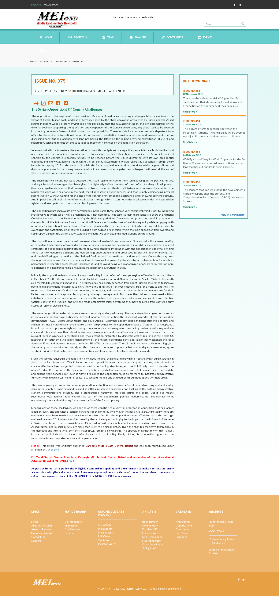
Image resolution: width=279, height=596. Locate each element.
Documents (183, 529)
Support (36, 540)
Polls (212, 525)
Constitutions (184, 525)
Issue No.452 (191, 182)
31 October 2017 (192, 124)
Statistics (181, 536)
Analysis (140, 37)
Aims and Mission (41, 525)
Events (208, 37)
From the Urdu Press (221, 521)
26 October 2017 (192, 154)
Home (48, 37)
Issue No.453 (191, 151)
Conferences (72, 529)
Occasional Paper (152, 544)
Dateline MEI (150, 529)
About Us (80, 37)
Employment (72, 525)
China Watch (105, 524)
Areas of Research (42, 529)
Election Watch (151, 533)
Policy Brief (149, 548)
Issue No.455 (191, 90)
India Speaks (105, 532)
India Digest (105, 528)
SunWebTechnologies (169, 588)
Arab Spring (183, 521)
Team (110, 37)
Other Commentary (196, 81)
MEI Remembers (152, 536)
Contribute (174, 37)
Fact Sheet (182, 533)
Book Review (150, 521)
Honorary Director (42, 533)
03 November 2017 (193, 93)
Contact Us (38, 536)
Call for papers (73, 521)
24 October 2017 (192, 185)
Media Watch (105, 540)
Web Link (53, 449)
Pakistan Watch (107, 543)
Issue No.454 (191, 121)
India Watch (105, 536)
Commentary (60, 61)
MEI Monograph (151, 540)
